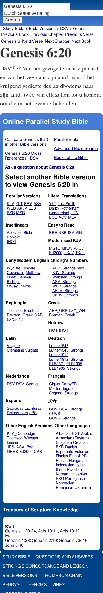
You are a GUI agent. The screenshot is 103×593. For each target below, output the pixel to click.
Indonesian (65, 465)
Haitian (62, 461)
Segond (67, 389)
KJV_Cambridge (21, 434)
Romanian (64, 488)
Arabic (86, 434)
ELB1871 (57, 364)
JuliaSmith (66, 204)
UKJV (69, 253)
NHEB (12, 452)
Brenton (31, 311)
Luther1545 (58, 346)
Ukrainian (82, 488)
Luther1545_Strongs (66, 350)
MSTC (54, 248)
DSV (64, 28)
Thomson (15, 311)
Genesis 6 (10, 41)
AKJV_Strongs (65, 291)
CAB (38, 315)
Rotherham (69, 208)
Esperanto (64, 452)
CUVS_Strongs (62, 418)
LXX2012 (15, 320)
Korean (62, 474)
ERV (28, 204)
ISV (71, 233)
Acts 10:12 (70, 531)
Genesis (81, 28)
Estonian (81, 452)
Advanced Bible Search (76, 149)
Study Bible (13, 28)
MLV (72, 217)
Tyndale (28, 268)
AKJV (22, 208)
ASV (37, 204)
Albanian (63, 434)
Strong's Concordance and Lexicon (45, 566)
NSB (62, 233)
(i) (13, 67)
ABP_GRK (58, 311)
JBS (33, 413)
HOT (53, 331)
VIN (79, 233)
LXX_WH (77, 311)
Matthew (33, 273)
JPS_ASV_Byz (20, 447)
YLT (19, 204)
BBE (53, 233)
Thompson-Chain (62, 575)
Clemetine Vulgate (22, 350)
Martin (54, 389)
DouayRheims (19, 286)
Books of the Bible (71, 158)
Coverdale (15, 273)
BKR (60, 447)
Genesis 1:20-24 (20, 531)
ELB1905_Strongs (64, 368)
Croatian (80, 443)
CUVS (54, 414)
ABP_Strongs (64, 268)
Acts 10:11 (48, 531)
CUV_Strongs (71, 409)
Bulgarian (64, 443)
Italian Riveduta (69, 470)
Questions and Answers (64, 557)
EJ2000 (25, 452)
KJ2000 (55, 253)
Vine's (58, 585)
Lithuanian (78, 474)
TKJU (80, 253)
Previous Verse (79, 34)
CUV (53, 409)
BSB (11, 213)
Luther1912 (58, 355)
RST (76, 434)
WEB (11, 208)
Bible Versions (42, 28)
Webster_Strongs (67, 277)
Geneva (24, 277)
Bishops (13, 282)
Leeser (12, 443)
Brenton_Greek (20, 315)
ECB (53, 217)
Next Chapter (57, 41)
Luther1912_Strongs (66, 359)
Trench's (36, 585)
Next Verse (32, 41)
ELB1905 (74, 364)
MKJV (67, 248)
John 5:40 (14, 545)
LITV (75, 213)
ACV (63, 217)
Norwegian (65, 483)
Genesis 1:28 (17, 540)
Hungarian (78, 461)
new (80, 268)
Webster (31, 438)
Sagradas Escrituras (24, 408)
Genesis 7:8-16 (73, 540)
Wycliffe (13, 268)
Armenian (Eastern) (72, 438)
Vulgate (13, 346)
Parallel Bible (66, 140)
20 (19, 67)
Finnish (62, 456)
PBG (60, 479)
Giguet (54, 384)
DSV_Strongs (27, 384)
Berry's (12, 585)
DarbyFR (69, 384)
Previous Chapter (47, 34)
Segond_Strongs (63, 393)
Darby (54, 208)
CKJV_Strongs (65, 295)
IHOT (11, 242)
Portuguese (75, 479)
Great (11, 277)
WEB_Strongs (64, 286)
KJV (10, 204)
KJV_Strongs (63, 273)
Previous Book (15, 34)
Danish (71, 447)
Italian (81, 465)
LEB (32, 208)
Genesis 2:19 (44, 540)
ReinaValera (17, 413)
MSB (20, 213)
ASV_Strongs (64, 282)
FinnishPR (78, 456)
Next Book (81, 41)
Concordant (59, 213)
